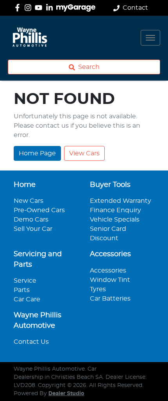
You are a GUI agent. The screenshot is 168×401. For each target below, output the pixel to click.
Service (25, 281)
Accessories (108, 270)
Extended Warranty (120, 201)
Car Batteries (110, 298)
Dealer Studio (66, 393)
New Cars (28, 201)
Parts (22, 290)
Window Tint (110, 280)
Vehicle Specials (114, 219)
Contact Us (31, 342)
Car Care (27, 299)
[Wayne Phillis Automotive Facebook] (19, 7)
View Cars (84, 153)
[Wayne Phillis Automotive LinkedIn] (51, 7)
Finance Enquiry (115, 210)
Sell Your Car (33, 229)
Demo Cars (31, 219)
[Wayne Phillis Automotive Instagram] (29, 7)
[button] (150, 38)
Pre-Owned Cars (39, 210)
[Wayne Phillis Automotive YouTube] (40, 7)
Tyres (98, 289)
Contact (135, 8)
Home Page (37, 153)
